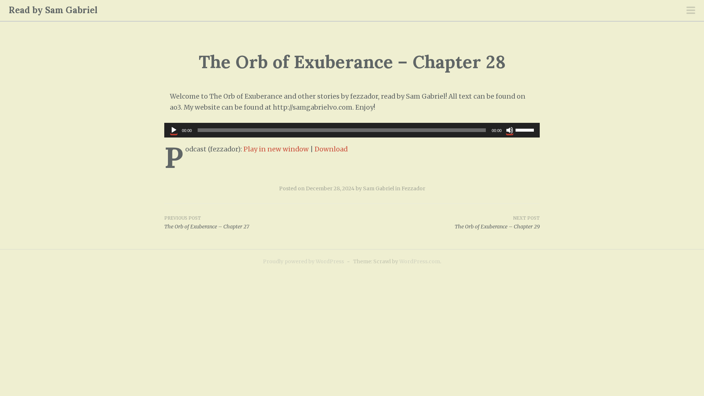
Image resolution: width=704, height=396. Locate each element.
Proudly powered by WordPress (303, 261)
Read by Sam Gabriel (53, 10)
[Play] (173, 130)
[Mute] (509, 130)
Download (331, 149)
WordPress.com (419, 261)
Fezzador (413, 188)
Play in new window (276, 149)
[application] (352, 130)
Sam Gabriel (378, 188)
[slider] (526, 129)
